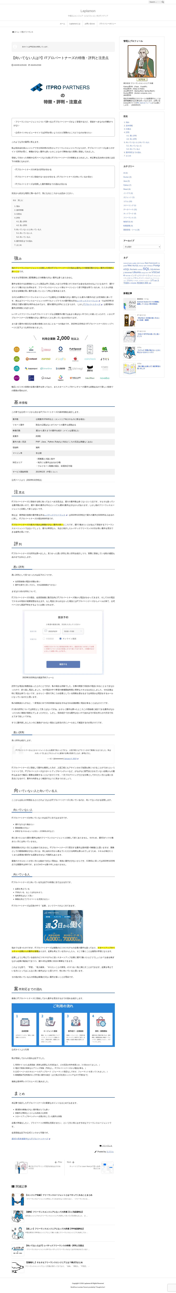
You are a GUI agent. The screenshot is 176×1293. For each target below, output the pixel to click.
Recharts (133, 269)
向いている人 (23, 237)
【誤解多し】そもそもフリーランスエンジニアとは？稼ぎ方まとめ (54, 1262)
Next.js (141, 265)
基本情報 (18, 210)
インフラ (128, 193)
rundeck (140, 269)
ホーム (16, 32)
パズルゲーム (148, 278)
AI (125, 173)
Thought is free (100, 1287)
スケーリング (129, 205)
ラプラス (110, 1152)
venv (146, 272)
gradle (125, 265)
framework (153, 263)
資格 (150, 283)
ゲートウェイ (147, 275)
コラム (127, 201)
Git (159, 263)
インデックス (136, 275)
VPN (150, 272)
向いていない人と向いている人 (27, 229)
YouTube (128, 275)
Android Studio (127, 263)
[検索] (163, 2)
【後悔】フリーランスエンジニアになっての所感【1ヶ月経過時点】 (54, 1212)
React (127, 189)
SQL (146, 269)
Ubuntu (137, 272)
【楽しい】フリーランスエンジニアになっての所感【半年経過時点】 (55, 1229)
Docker (127, 177)
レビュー (147, 280)
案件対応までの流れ (23, 241)
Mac (130, 265)
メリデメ (141, 280)
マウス (136, 280)
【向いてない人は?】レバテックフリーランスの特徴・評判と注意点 (54, 1246)
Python (127, 185)
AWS (138, 263)
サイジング (156, 275)
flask (147, 263)
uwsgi (143, 272)
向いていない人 (24, 233)
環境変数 (133, 283)
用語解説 (140, 283)
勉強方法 (128, 222)
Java (126, 181)
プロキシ (130, 280)
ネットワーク (129, 213)
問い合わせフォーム (144, 103)
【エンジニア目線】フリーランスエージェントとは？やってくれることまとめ (58, 1195)
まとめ (18, 245)
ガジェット (128, 197)
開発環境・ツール (131, 230)
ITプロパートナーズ (91, 304)
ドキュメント (138, 278)
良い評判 (21, 225)
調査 (146, 283)
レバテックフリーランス (87, 301)
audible (134, 263)
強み (17, 206)
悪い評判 (21, 221)
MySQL (135, 265)
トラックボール (128, 278)
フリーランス (28, 32)
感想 (155, 280)
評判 (17, 218)
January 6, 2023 (70, 759)
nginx (145, 265)
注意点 (18, 214)
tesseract (128, 272)
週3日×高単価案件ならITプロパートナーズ (30, 1139)
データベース (130, 209)
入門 (152, 280)
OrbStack (150, 265)
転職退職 (128, 226)
